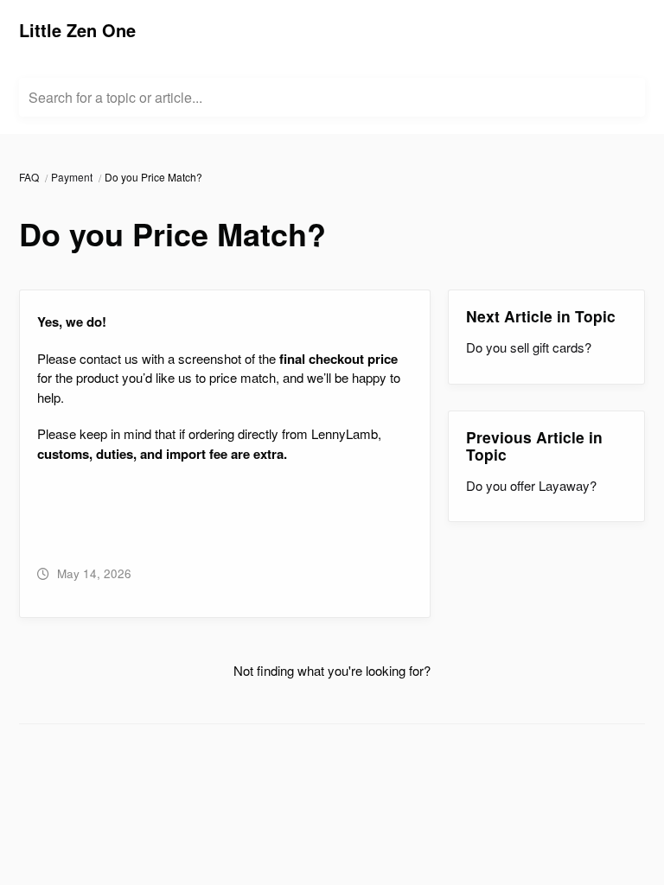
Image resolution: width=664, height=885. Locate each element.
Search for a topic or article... (115, 97)
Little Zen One (77, 29)
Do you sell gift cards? (528, 347)
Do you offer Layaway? (531, 485)
